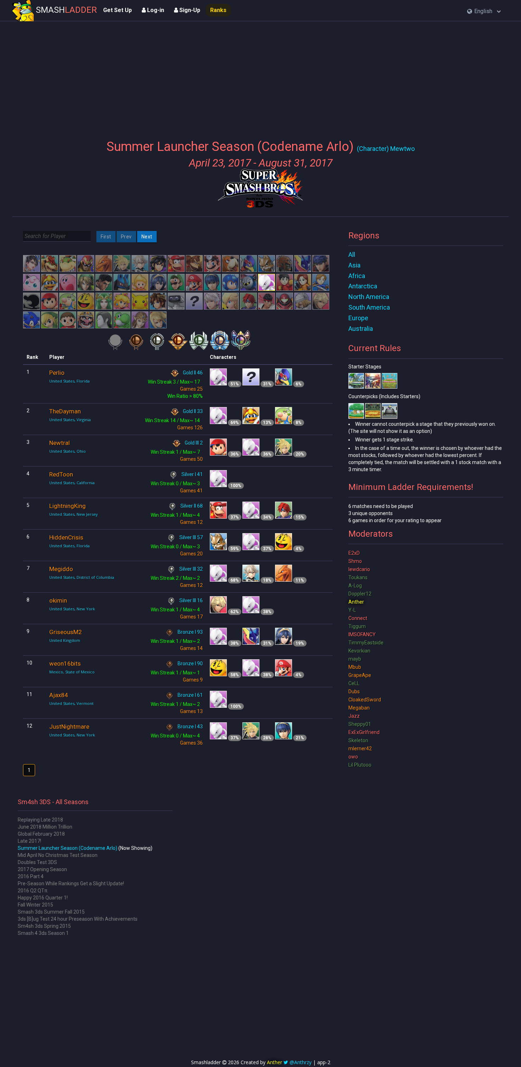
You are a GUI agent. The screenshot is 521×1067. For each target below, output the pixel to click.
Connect (357, 618)
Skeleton (358, 740)
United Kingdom (64, 640)
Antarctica (362, 286)
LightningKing (67, 505)
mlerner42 (360, 748)
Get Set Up (117, 10)
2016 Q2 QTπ (32, 890)
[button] (484, 11)
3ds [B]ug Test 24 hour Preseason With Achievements (78, 919)
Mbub (354, 667)
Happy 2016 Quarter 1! (43, 898)
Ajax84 (58, 695)
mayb (354, 659)
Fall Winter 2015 (35, 905)
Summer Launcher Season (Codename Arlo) (67, 848)
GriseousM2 (65, 632)
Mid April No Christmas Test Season (57, 855)
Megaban (359, 708)
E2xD (354, 553)
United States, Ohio (67, 451)
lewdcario (359, 569)
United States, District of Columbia (81, 577)
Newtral (59, 442)
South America (369, 307)
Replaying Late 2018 (40, 820)
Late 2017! (29, 841)
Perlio (57, 372)
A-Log (355, 585)
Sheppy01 (359, 724)
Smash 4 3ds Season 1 (43, 933)
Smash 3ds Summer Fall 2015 (51, 912)
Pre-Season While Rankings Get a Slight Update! (71, 883)
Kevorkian (359, 651)
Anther (356, 602)
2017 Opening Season (42, 869)
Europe (358, 318)
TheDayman (65, 411)
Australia (360, 328)
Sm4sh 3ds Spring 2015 (44, 926)
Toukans (358, 577)
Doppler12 (359, 594)
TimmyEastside (365, 642)
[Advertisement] (260, 76)
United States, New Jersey (73, 514)
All (351, 254)
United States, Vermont (71, 703)
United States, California (72, 482)
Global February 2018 (41, 834)
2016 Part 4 (31, 876)
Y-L (352, 610)
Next (146, 236)
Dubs (354, 691)
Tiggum (357, 626)
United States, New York (72, 608)
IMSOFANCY (362, 634)
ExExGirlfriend (364, 732)
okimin (58, 600)
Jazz (354, 716)
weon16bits (65, 663)
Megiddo (61, 568)
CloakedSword (364, 699)
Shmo (355, 561)
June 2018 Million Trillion (45, 827)
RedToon (61, 474)
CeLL (353, 683)
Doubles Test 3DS (37, 862)
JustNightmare (69, 726)
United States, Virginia (70, 419)
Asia (354, 265)
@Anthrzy (300, 1062)
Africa (356, 276)
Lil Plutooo (359, 765)
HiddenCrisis (66, 537)
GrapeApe (359, 675)
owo (353, 757)
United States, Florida (69, 381)
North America (368, 296)
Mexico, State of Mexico (72, 671)
